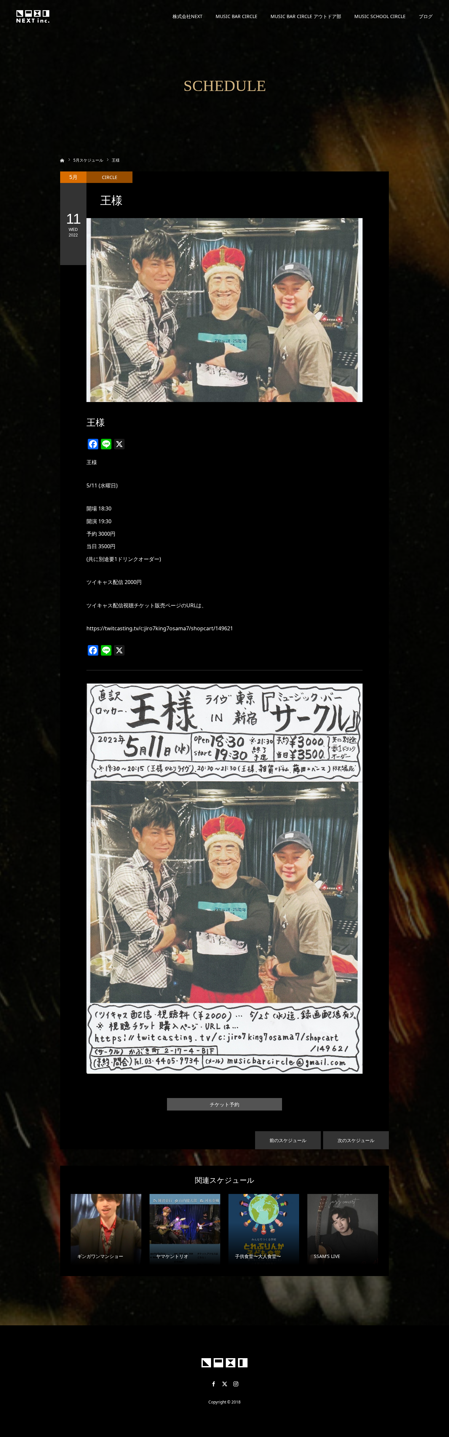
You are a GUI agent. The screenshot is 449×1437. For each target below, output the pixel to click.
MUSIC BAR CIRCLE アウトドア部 (306, 16)
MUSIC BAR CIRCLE (236, 16)
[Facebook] (213, 1384)
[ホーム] (62, 159)
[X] (224, 1384)
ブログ (426, 16)
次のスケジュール (356, 1140)
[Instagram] (235, 1384)
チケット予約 (224, 1104)
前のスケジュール (288, 1140)
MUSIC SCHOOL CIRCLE (380, 16)
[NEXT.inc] (32, 16)
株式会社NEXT (187, 16)
